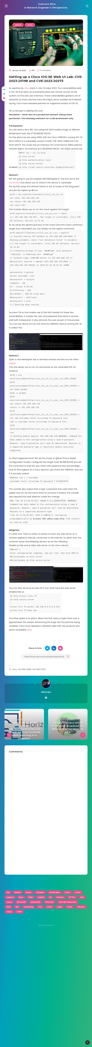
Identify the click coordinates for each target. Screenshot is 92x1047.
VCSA (69, 907)
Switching (28, 907)
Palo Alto (49, 902)
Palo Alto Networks (67, 902)
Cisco (29, 25)
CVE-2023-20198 (24, 669)
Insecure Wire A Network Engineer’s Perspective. (46, 6)
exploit (12, 363)
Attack (18, 25)
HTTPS (72, 897)
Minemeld (35, 902)
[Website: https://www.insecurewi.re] (46, 697)
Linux (9, 902)
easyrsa (10, 897)
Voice (9, 912)
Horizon (60, 897)
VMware (81, 907)
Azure (28, 892)
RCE (8, 907)
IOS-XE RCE (14, 182)
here (29, 629)
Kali (82, 897)
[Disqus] (46, 783)
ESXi (31, 897)
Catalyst (40, 892)
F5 (50, 897)
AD (8, 892)
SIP (17, 907)
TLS (40, 907)
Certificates (54, 892)
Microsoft (21, 902)
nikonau (46, 692)
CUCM (78, 892)
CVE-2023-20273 (39, 669)
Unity (59, 907)
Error (21, 897)
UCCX (49, 907)
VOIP (19, 912)
